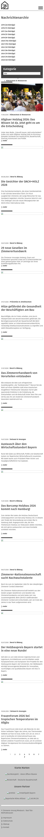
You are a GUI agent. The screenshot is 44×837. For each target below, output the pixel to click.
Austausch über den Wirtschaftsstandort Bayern (19, 445)
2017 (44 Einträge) (8, 31)
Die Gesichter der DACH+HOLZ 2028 (20, 183)
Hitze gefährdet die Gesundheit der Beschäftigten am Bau (21, 308)
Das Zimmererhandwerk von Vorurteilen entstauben (19, 374)
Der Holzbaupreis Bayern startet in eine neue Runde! (22, 649)
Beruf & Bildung (16, 177)
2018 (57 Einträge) (8, 34)
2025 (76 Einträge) (8, 57)
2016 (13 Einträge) (8, 28)
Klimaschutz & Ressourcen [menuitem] (16, 81)
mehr (5, 141)
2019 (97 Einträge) (8, 38)
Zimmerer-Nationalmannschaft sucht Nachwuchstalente (21, 576)
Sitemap (6, 824)
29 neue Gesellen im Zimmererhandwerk (14, 249)
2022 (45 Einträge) (8, 47)
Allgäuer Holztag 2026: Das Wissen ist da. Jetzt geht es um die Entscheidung (20, 123)
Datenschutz (8, 821)
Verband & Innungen (18, 439)
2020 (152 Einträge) (8, 41)
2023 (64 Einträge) (8, 50)
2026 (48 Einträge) (8, 60)
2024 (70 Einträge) (8, 54)
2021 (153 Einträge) (8, 44)
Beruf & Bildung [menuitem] (12, 78)
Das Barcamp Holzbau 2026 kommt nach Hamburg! (18, 507)
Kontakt (6, 827)
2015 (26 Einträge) (8, 25)
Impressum (7, 818)
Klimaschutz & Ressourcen (20, 115)
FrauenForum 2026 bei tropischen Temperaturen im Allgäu (19, 719)
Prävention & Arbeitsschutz (20, 302)
